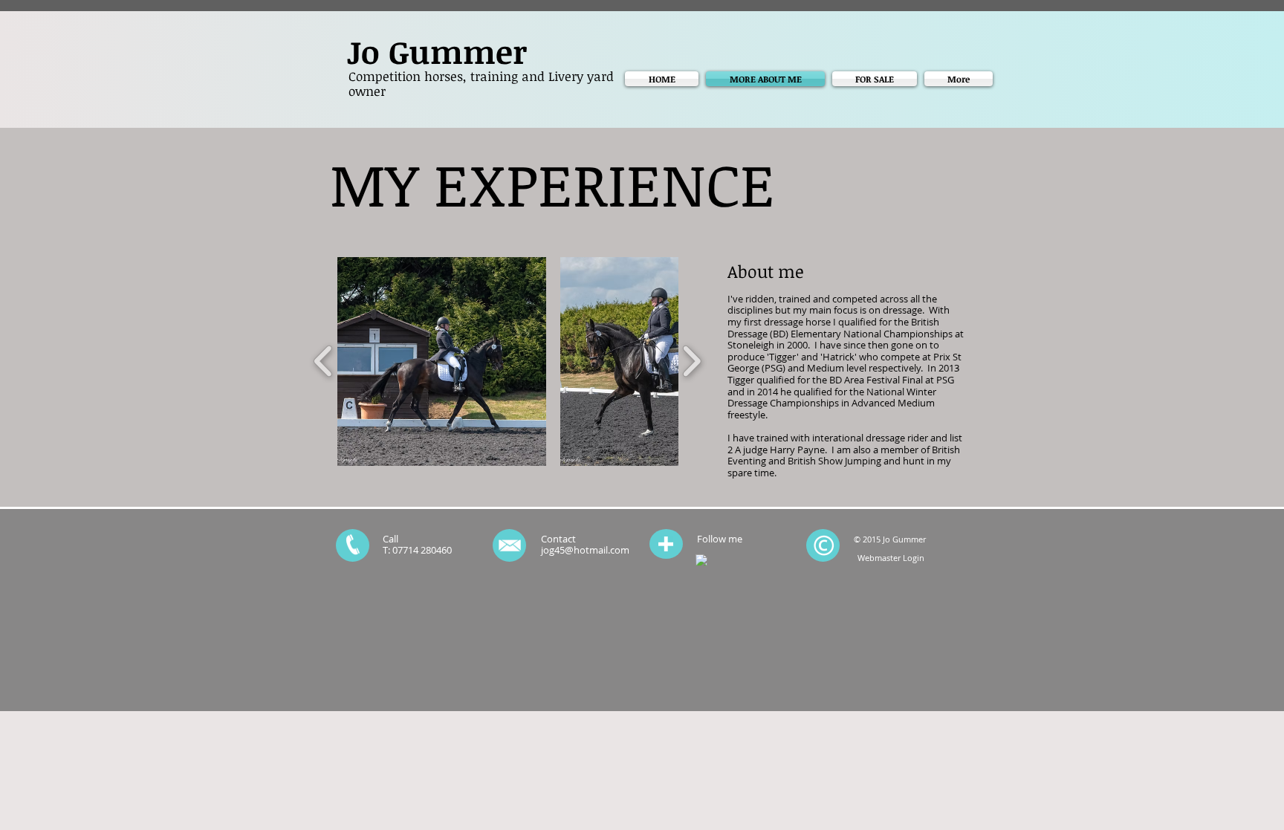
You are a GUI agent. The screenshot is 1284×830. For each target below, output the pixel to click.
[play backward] (323, 361)
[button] (442, 361)
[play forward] (691, 361)
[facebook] (701, 560)
